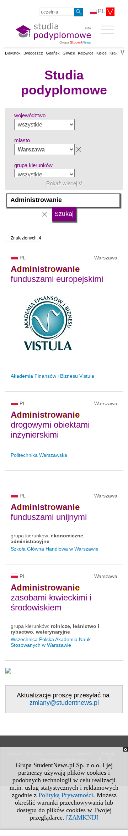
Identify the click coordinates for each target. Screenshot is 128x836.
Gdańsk (53, 53)
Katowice (86, 53)
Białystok (13, 53)
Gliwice (69, 53)
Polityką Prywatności (65, 795)
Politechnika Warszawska (39, 455)
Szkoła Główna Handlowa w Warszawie (54, 549)
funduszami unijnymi (49, 512)
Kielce (101, 53)
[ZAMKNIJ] (82, 817)
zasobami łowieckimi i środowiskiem (51, 597)
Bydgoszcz (33, 53)
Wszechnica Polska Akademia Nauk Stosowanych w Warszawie (51, 642)
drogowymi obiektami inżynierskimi (50, 424)
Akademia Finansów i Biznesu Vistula (52, 376)
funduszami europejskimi (57, 274)
